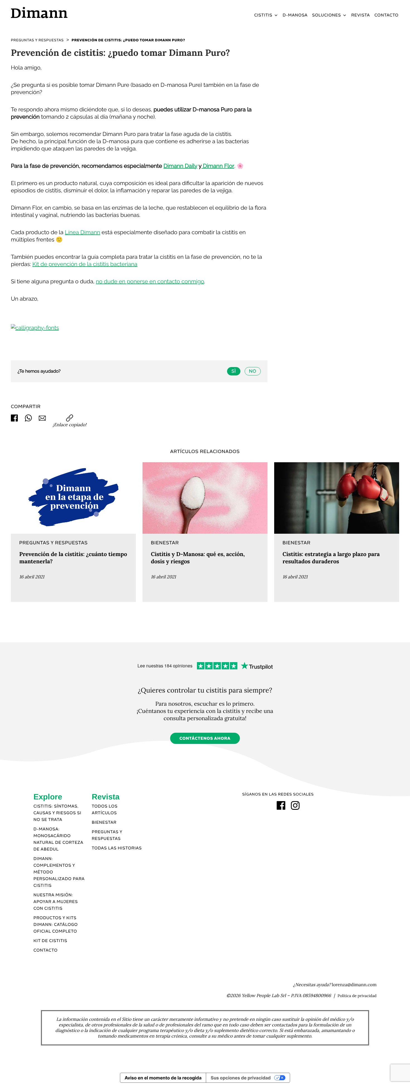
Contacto (386, 15)
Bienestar (104, 823)
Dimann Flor (217, 165)
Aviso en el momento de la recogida (163, 1078)
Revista (360, 15)
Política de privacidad (357, 995)
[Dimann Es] (57, 12)
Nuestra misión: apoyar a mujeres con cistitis (55, 902)
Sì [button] (233, 371)
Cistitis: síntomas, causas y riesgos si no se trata (57, 813)
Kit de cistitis (50, 941)
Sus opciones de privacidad (241, 1078)
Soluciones (326, 15)
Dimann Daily (180, 165)
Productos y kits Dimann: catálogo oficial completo (55, 924)
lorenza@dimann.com (354, 985)
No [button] (252, 371)
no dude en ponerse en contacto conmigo (150, 281)
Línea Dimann (82, 232)
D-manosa (295, 15)
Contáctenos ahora (205, 739)
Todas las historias (117, 848)
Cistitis (263, 15)
